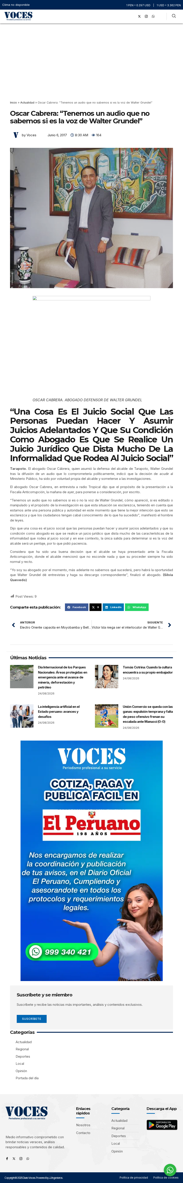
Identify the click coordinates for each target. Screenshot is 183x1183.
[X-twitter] (139, 16)
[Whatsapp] (27, 1158)
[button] (126, 16)
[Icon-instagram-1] (146, 16)
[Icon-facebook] (7, 1158)
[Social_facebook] (132, 16)
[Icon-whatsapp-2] (153, 16)
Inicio (13, 102)
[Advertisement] (91, 57)
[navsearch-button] (174, 16)
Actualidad (27, 102)
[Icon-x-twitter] (13, 1158)
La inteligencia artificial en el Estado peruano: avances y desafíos (58, 712)
